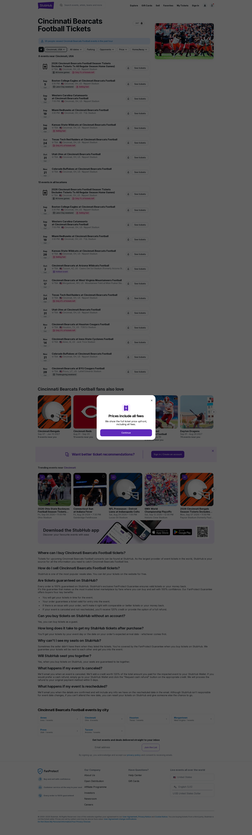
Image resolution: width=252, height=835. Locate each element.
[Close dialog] (151, 400)
